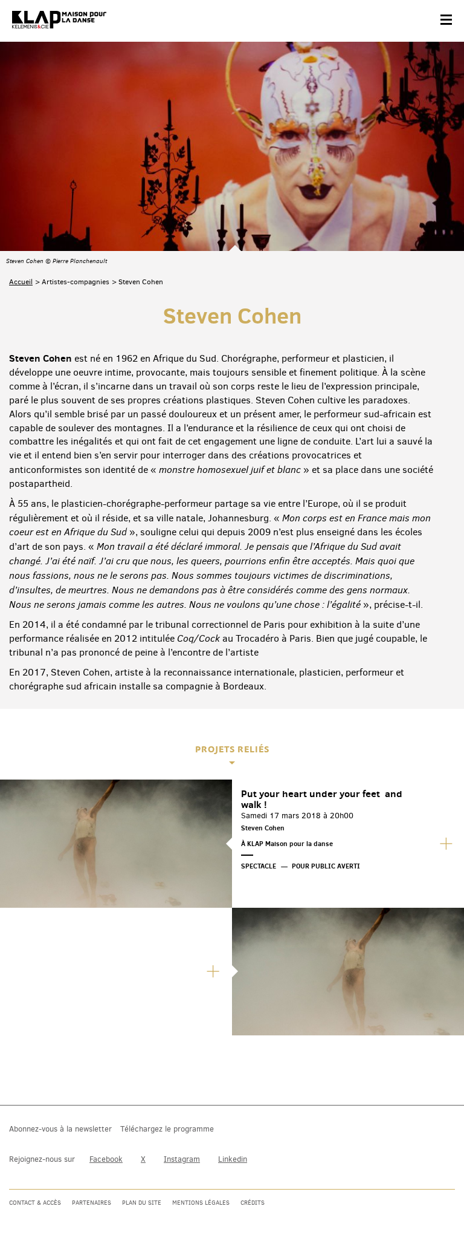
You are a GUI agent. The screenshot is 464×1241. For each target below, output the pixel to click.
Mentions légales (201, 1203)
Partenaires (91, 1203)
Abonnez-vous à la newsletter (60, 1129)
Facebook (106, 1159)
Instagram (182, 1159)
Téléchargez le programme (167, 1129)
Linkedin (232, 1159)
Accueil (21, 282)
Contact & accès (35, 1203)
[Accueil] (59, 20)
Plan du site (141, 1203)
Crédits (252, 1203)
